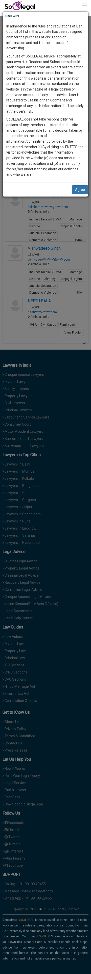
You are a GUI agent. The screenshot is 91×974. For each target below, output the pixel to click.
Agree (80, 190)
